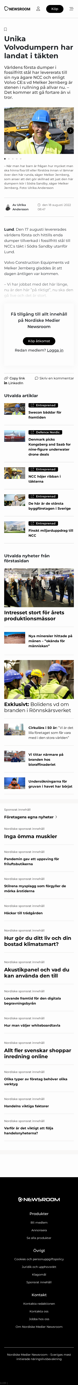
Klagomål (39, 1274)
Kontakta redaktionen (39, 1304)
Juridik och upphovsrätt (39, 1267)
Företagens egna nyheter (29, 817)
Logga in (55, 350)
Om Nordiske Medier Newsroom (39, 1327)
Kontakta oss (39, 1311)
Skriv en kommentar (57, 378)
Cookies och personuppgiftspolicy (39, 1259)
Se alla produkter (39, 1238)
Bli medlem (39, 1222)
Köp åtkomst (39, 341)
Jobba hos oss (39, 1319)
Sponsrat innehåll (39, 1282)
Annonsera (39, 1230)
